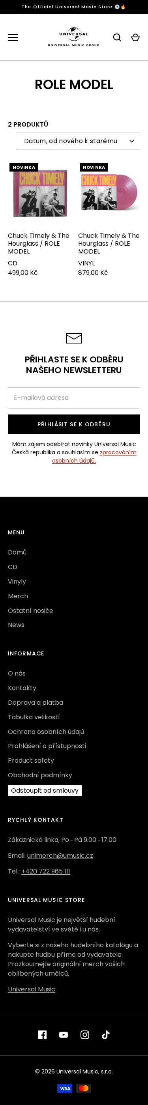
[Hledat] (117, 37)
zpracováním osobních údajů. (94, 456)
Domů (17, 552)
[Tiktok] (106, 1034)
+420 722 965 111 (45, 871)
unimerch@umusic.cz (60, 855)
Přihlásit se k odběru (74, 424)
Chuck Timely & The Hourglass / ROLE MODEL (38, 243)
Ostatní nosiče (30, 610)
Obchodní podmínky (40, 775)
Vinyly (17, 581)
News (16, 624)
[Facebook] (42, 1034)
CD (12, 566)
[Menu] (13, 37)
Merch (18, 596)
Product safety (31, 760)
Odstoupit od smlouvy (45, 790)
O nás (17, 673)
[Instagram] (85, 1034)
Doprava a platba (35, 702)
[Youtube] (63, 1034)
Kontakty (22, 687)
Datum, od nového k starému (70, 141)
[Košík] (135, 37)
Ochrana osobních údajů (46, 731)
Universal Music (31, 989)
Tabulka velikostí (34, 717)
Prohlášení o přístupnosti (47, 745)
